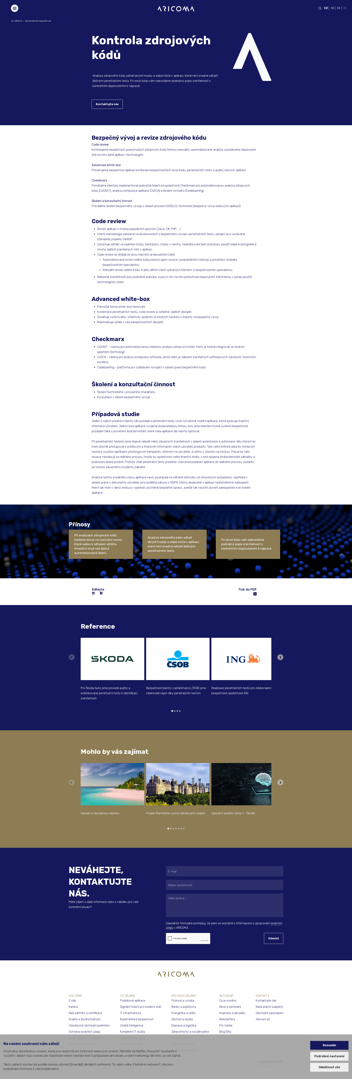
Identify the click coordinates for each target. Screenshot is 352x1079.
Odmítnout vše (329, 1067)
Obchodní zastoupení (269, 1013)
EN (338, 8)
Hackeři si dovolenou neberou (100, 813)
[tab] (172, 711)
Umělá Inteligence (131, 1025)
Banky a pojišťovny (183, 1007)
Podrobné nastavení (329, 1056)
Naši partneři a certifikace (85, 1013)
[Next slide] (280, 657)
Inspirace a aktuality (232, 1013)
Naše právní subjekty (269, 1007)
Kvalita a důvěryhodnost (84, 1019)
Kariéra (73, 1007)
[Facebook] (101, 593)
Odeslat (273, 938)
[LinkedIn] (93, 593)
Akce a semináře (230, 1007)
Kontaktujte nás (107, 104)
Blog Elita (225, 1031)
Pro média (225, 1025)
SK (332, 8)
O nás (72, 1000)
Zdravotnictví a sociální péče (190, 1031)
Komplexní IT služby (132, 1031)
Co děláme (16, 21)
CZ (326, 8)
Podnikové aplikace (132, 1000)
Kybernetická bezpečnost (38, 21)
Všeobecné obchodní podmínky (89, 1025)
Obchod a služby (182, 1019)
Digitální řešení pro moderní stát (140, 1007)
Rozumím (329, 1045)
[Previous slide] (72, 657)
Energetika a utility (183, 1013)
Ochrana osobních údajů (84, 1031)
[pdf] (255, 593)
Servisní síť (263, 1019)
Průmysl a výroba (182, 1000)
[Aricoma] (176, 8)
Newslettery (227, 1019)
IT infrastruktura (130, 1013)
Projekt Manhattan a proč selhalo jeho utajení (175, 813)
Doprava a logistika (183, 1025)
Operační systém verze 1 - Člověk (233, 813)
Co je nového (227, 1000)
